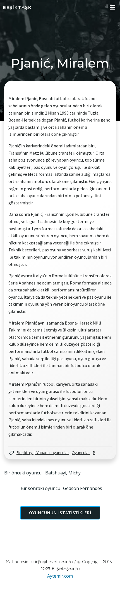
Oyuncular (81, 452)
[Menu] (112, 7)
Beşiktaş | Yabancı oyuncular (42, 452)
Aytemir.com (60, 576)
